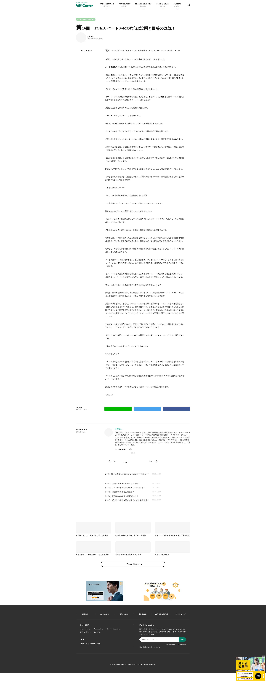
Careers (97, 632)
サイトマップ (180, 614)
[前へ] (110, 461)
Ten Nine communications (90, 643)
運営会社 (85, 614)
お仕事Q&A (104, 614)
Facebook (176, 409)
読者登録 (172, 644)
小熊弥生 (91, 36)
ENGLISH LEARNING (143, 5)
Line (118, 409)
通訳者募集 (143, 614)
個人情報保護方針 (161, 614)
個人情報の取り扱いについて (150, 647)
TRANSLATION (124, 5)
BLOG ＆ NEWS (162, 5)
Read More (133, 564)
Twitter (147, 409)
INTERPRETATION (107, 5)
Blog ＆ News (85, 632)
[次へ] (155, 461)
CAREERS (177, 5)
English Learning (113, 629)
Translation (98, 629)
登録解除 (183, 644)
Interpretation (85, 629)
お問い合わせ (123, 614)
